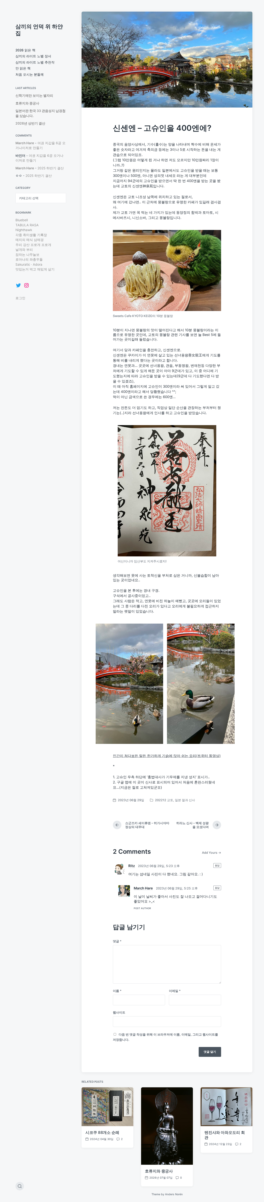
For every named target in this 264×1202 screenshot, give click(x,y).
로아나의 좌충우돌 (29, 259)
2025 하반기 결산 (50, 168)
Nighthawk (23, 230)
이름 (117, 991)
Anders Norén (174, 1194)
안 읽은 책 (23, 68)
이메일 (175, 991)
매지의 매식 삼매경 (29, 240)
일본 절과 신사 (185, 800)
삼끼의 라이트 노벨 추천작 (35, 62)
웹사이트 (119, 1012)
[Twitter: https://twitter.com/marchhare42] (18, 285)
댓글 (117, 941)
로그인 (20, 298)
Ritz (131, 866)
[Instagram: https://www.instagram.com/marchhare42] (26, 285)
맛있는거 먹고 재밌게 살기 (35, 269)
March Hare (24, 143)
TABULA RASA (27, 225)
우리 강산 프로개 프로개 (33, 245)
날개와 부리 (24, 250)
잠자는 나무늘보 (27, 255)
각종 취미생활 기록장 (31, 235)
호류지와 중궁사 (27, 103)
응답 (217, 865)
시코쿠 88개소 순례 (102, 1132)
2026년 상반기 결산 (30, 123)
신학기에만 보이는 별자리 (34, 95)
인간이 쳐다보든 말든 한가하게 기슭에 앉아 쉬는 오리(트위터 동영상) (167, 756)
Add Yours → (211, 852)
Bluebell (21, 220)
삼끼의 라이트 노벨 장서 (33, 56)
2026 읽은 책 (25, 50)
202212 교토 (164, 800)
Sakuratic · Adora (28, 264)
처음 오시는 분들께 (29, 74)
